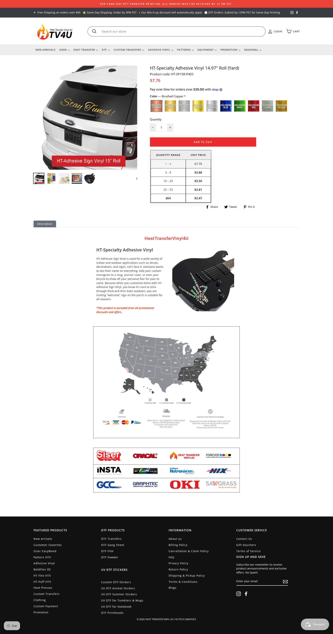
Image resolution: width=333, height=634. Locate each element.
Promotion (229, 49)
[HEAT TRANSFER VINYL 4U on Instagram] (238, 593)
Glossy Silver (212, 106)
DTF (105, 49)
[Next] (135, 178)
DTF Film (107, 551)
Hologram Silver (267, 106)
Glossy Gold (198, 106)
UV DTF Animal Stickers (118, 588)
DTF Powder (109, 557)
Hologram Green (239, 106)
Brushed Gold (170, 106)
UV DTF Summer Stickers (119, 594)
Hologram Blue (225, 106)
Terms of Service (248, 551)
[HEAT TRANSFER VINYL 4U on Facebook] (246, 593)
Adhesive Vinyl (159, 49)
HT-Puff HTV (42, 582)
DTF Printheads (112, 613)
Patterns (184, 49)
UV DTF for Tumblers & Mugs (122, 600)
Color (167, 96)
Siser (63, 49)
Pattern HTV (42, 557)
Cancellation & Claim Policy (189, 551)
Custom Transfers (128, 49)
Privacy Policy (178, 563)
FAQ (171, 557)
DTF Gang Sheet (112, 545)
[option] (166, 4)
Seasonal (251, 49)
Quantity (155, 119)
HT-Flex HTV (42, 575)
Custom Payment (46, 606)
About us (175, 539)
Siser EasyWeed (45, 551)
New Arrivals (45, 49)
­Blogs (173, 587)
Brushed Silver (184, 106)
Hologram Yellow (281, 106)
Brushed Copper (156, 106)
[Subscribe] (285, 581)
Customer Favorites (48, 545)
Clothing (40, 600)
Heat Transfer (84, 49)
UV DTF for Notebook (116, 606)
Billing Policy (178, 545)
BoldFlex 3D (42, 569)
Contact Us (244, 539)
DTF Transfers (111, 539)
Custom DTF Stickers (116, 582)
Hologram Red (253, 106)
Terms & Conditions (183, 582)
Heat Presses (43, 587)
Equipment (206, 49)
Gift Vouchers (246, 545)
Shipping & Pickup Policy (187, 575)
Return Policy (178, 569)
